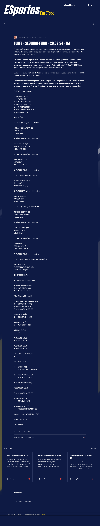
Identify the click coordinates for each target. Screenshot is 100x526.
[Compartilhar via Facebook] (15, 431)
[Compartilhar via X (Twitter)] (20, 431)
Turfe (16, 24)
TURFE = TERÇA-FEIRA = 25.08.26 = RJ (81, 456)
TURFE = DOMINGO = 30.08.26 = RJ (17, 455)
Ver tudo (93, 448)
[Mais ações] (85, 37)
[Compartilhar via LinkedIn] (24, 431)
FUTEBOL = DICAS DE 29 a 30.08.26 (49, 455)
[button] (93, 24)
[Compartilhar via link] (29, 431)
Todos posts (7, 24)
